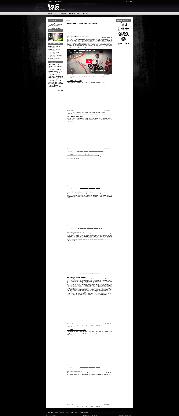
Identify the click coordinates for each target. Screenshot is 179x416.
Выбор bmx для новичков (54, 23)
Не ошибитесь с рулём (54, 25)
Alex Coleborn (85, 76)
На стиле (95, 76)
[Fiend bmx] (123, 26)
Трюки (56, 13)
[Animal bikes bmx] (123, 40)
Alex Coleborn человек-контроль (76, 277)
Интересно (59, 68)
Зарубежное (76, 76)
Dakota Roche (52, 77)
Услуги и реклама (84, 412)
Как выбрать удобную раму (55, 24)
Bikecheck (95, 273)
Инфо (79, 13)
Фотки (59, 86)
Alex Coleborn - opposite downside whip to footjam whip (83, 155)
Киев (50, 73)
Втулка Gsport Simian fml (54, 52)
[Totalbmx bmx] (123, 36)
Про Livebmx (74, 412)
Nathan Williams (51, 76)
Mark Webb (50, 78)
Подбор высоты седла (54, 27)
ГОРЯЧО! (104, 76)
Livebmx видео (52, 86)
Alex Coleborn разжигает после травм (78, 36)
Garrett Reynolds (55, 80)
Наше (55, 66)
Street (52, 74)
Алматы (56, 71)
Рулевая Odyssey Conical (55, 58)
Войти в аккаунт (128, 1)
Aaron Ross (51, 83)
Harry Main (58, 82)
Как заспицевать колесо (54, 28)
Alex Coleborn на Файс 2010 (75, 371)
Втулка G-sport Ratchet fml (55, 55)
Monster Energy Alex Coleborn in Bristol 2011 (80, 192)
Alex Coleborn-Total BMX (74, 81)
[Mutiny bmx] (123, 45)
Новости (72, 13)
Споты (56, 412)
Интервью (55, 88)
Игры (50, 13)
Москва (50, 71)
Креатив (91, 76)
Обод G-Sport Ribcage (54, 46)
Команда (62, 412)
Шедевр (100, 76)
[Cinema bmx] (123, 31)
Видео (67, 412)
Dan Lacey (59, 76)
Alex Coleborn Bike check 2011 (75, 232)
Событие (51, 69)
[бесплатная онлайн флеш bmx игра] (55, 41)
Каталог (85, 13)
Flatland (57, 74)
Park (80, 76)
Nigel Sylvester (59, 83)
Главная (68, 20)
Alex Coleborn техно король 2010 (76, 330)
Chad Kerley (60, 77)
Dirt (54, 73)
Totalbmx (86, 112)
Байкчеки (64, 13)
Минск (60, 71)
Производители (58, 1)
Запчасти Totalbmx (87, 41)
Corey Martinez (58, 79)
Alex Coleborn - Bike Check (75, 117)
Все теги (60, 90)
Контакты (50, 1)
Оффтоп (58, 69)
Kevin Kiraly (51, 82)
